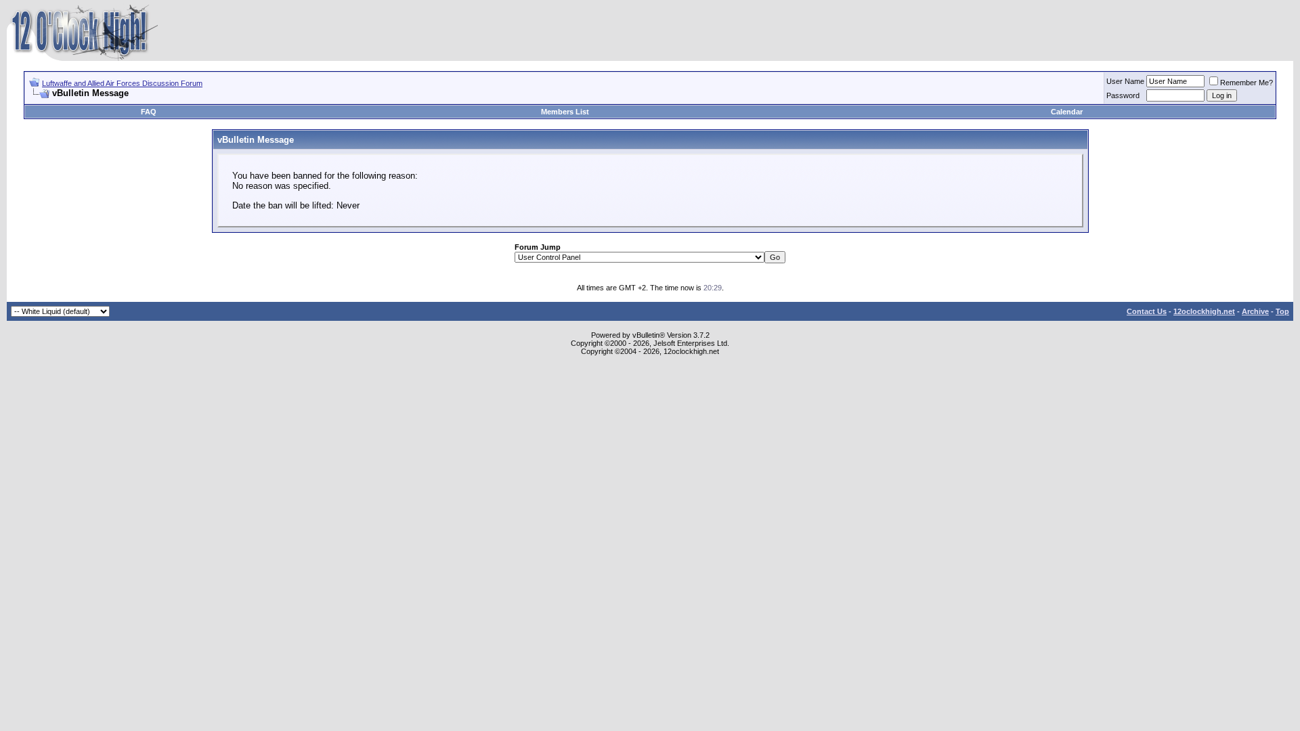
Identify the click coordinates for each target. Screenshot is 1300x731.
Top (1282, 311)
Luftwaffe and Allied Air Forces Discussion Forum (122, 83)
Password (1123, 95)
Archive (1255, 311)
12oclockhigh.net (1204, 311)
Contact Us (1147, 311)
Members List (565, 112)
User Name (1125, 81)
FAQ (148, 112)
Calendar (1067, 112)
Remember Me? (1246, 83)
